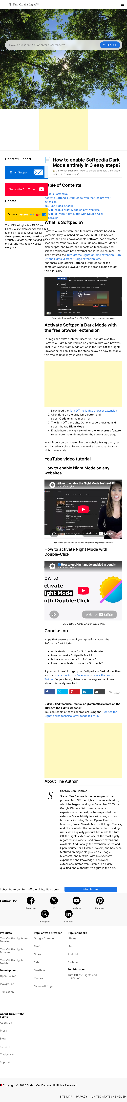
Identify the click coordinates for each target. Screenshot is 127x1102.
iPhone (72, 938)
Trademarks (7, 1054)
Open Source (8, 976)
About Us (6, 1022)
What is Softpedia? (56, 193)
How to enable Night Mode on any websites (72, 209)
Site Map (66, 1096)
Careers (5, 1046)
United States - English (108, 1096)
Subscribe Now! (91, 889)
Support (5, 1062)
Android (73, 954)
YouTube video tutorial (58, 205)
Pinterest (100, 908)
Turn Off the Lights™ (26, 4)
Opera (38, 954)
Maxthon (39, 970)
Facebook (30, 908)
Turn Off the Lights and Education (82, 976)
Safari (37, 962)
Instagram (45, 921)
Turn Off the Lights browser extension (93, 410)
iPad (70, 946)
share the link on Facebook (72, 675)
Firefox (38, 946)
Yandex (38, 978)
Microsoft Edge (43, 986)
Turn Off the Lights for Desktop (14, 940)
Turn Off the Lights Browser (11, 951)
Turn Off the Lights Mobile (11, 962)
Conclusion (51, 217)
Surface (73, 962)
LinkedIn (68, 921)
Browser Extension (68, 170)
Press (3, 1030)
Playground (7, 984)
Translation (7, 992)
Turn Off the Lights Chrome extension (90, 255)
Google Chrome (44, 938)
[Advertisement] (63, 129)
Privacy (81, 1096)
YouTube (76, 908)
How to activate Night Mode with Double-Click (74, 213)
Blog (3, 1038)
